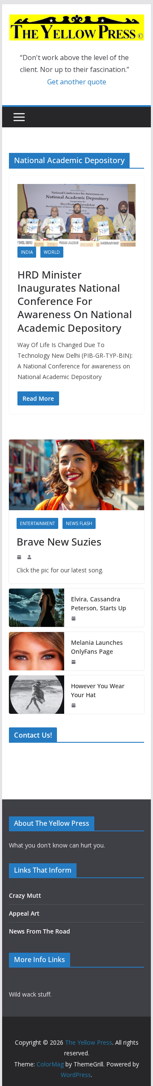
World (52, 252)
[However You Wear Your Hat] (36, 694)
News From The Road (39, 931)
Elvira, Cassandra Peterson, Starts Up (98, 603)
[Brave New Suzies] (76, 475)
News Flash (79, 523)
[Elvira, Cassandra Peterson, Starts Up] (36, 608)
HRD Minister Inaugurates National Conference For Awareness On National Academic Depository (74, 301)
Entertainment (37, 523)
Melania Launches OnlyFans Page (97, 646)
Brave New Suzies (59, 541)
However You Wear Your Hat (98, 690)
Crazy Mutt (25, 895)
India (27, 252)
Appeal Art (24, 913)
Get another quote (76, 81)
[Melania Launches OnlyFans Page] (36, 651)
